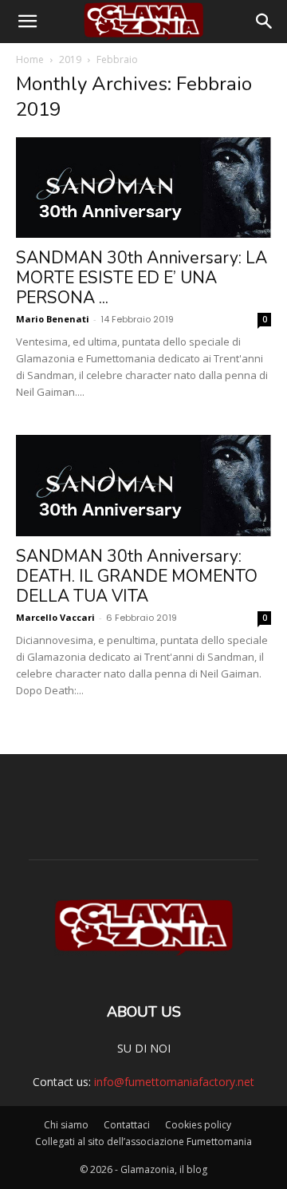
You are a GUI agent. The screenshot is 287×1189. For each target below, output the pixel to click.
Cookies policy (198, 1125)
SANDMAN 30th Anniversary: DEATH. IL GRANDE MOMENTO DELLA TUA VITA (137, 576)
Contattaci (127, 1125)
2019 (70, 59)
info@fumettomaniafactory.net (174, 1081)
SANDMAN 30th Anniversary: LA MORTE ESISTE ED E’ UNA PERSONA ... (141, 278)
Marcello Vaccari (55, 617)
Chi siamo (66, 1125)
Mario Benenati (52, 319)
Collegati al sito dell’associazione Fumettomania (143, 1141)
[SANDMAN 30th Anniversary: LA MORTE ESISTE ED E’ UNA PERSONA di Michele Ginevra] (143, 187)
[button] (27, 21)
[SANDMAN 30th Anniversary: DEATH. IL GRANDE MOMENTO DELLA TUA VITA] (143, 485)
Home (30, 59)
